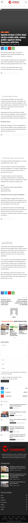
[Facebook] (2, 48)
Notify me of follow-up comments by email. (12, 377)
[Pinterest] (9, 48)
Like (26, 388)
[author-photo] (14, 312)
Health (2, 509)
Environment (12, 439)
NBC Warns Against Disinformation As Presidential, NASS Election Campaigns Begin (14, 333)
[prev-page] (13, 338)
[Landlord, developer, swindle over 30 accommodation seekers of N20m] (5, 439)
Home (2, 5)
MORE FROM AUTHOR (20, 321)
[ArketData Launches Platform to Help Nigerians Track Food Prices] (5, 327)
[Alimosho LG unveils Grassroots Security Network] (23, 327)
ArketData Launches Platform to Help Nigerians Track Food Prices (4, 332)
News (5, 5)
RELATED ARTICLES (7, 321)
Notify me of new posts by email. (9, 379)
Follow (25, 392)
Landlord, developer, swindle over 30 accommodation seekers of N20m (18, 436)
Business (3, 329)
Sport (23, 516)
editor (3, 44)
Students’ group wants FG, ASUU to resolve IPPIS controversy (6, 302)
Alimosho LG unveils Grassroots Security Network (23, 332)
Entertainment (13, 422)
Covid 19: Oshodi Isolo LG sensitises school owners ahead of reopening (21, 302)
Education (3, 500)
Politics (6, 32)
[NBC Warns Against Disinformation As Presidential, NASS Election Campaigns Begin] (14, 327)
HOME (5, 516)
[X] (5, 48)
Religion (2, 504)
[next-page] (15, 338)
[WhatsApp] (13, 48)
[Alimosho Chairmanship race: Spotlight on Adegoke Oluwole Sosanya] (5, 429)
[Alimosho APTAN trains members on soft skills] (5, 414)
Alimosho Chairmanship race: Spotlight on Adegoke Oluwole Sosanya (17, 428)
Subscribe (24, 396)
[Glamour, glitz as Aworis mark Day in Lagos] (5, 422)
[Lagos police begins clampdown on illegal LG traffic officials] (5, 407)
